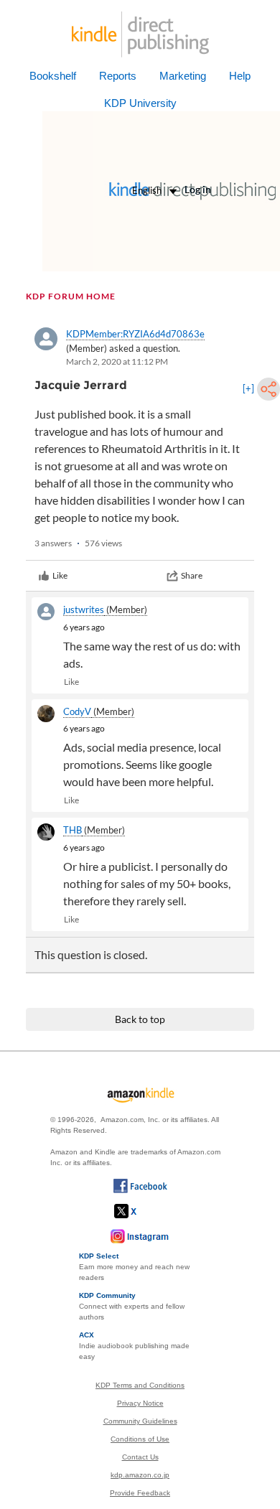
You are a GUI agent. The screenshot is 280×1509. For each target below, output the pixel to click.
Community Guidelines (140, 1421)
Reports (117, 76)
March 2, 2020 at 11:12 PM (117, 361)
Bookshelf (52, 76)
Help (240, 76)
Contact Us (140, 1457)
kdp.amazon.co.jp (140, 1475)
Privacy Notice (140, 1403)
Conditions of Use (140, 1439)
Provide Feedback (140, 1493)
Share (191, 575)
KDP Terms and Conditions (140, 1385)
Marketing (182, 76)
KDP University (140, 103)
